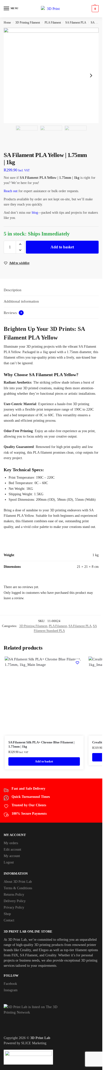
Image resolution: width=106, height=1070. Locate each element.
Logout (9, 862)
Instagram (11, 990)
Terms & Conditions (18, 888)
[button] (94, 8)
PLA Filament (53, 22)
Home (7, 22)
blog (35, 212)
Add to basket (62, 247)
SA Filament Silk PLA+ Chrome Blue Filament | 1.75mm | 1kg (41, 744)
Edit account (12, 849)
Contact (9, 920)
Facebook (10, 984)
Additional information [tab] (21, 301)
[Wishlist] (77, 662)
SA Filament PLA (75, 22)
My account (12, 856)
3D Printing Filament (27, 22)
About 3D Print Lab (18, 882)
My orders (11, 843)
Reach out (11, 191)
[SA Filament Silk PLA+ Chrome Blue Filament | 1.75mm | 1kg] (44, 696)
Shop (7, 914)
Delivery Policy (15, 901)
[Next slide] (91, 75)
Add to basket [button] (44, 761)
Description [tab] (12, 290)
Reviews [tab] (13, 313)
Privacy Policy (14, 907)
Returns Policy (14, 894)
